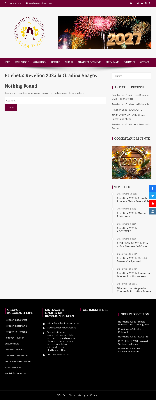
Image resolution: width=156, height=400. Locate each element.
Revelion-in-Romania (16, 331)
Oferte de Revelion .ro (16, 355)
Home (7, 62)
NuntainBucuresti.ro (15, 373)
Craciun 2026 (39, 62)
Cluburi (69, 62)
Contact (144, 62)
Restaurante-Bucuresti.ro (18, 361)
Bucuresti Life (12, 343)
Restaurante (112, 62)
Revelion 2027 (21, 62)
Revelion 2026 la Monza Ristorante (130, 104)
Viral (80, 395)
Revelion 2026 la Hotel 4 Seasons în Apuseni (132, 259)
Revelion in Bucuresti (16, 320)
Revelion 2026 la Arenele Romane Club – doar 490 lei (133, 199)
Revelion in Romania (16, 325)
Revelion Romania (14, 349)
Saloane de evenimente (89, 62)
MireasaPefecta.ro (14, 367)
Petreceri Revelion (14, 337)
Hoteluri (55, 62)
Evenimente (129, 62)
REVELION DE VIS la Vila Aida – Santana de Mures (132, 244)
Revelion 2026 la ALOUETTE (127, 109)
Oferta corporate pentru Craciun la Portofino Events (134, 289)
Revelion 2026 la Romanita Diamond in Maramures (133, 275)
